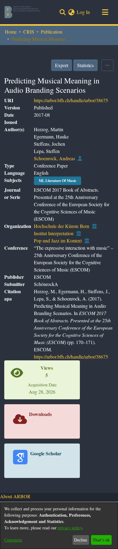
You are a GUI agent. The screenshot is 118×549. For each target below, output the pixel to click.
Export (61, 65)
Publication (51, 31)
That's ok (101, 540)
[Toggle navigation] (105, 12)
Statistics (85, 65)
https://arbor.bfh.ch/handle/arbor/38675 (71, 100)
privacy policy (70, 528)
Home (11, 31)
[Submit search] (62, 12)
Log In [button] (83, 12)
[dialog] (59, 525)
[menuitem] (71, 12)
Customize (13, 540)
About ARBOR (15, 496)
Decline (80, 540)
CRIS (28, 31)
